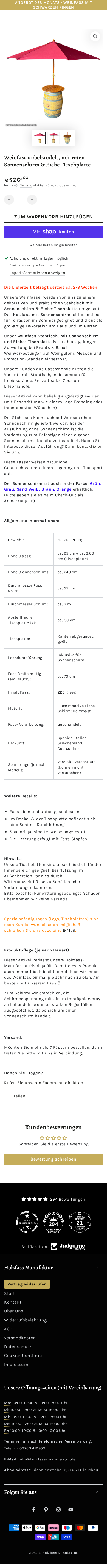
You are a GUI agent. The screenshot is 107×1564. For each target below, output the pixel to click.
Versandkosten (20, 1337)
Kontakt (12, 1302)
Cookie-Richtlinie (23, 1355)
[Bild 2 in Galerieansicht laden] (53, 138)
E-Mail (69, 930)
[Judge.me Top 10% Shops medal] (80, 1222)
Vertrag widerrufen (27, 1284)
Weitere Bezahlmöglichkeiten (54, 245)
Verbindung (70, 1053)
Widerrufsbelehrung (25, 1320)
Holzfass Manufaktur (60, 1553)
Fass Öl (54, 983)
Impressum (16, 1364)
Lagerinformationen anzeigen (37, 273)
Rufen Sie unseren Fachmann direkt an (43, 1082)
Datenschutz (18, 1346)
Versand (26, 185)
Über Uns (13, 1310)
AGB (8, 1328)
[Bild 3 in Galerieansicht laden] (67, 138)
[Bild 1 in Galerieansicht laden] (40, 138)
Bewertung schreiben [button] (53, 1159)
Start (9, 1293)
